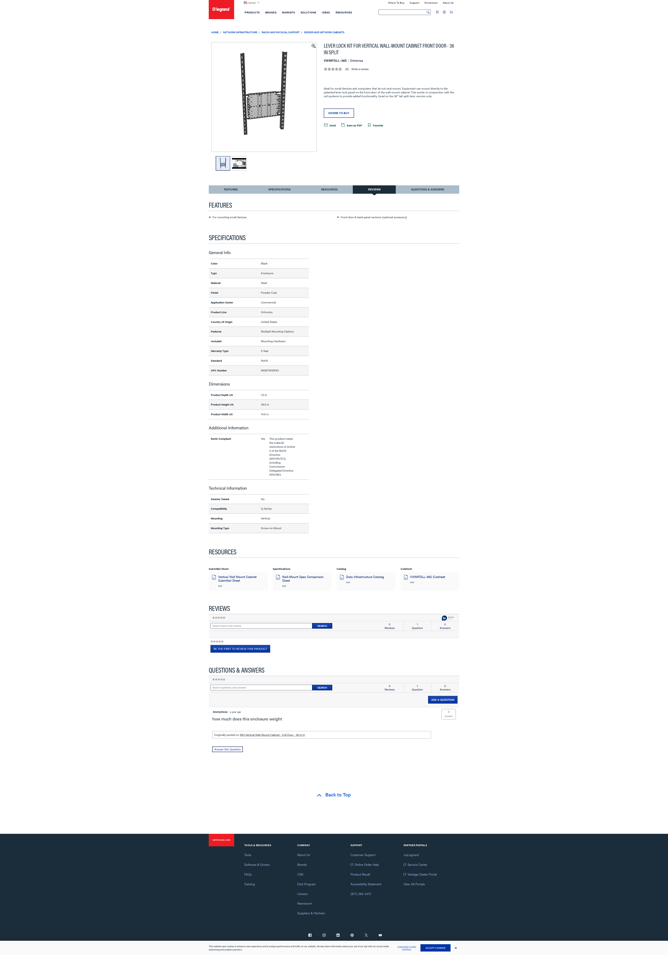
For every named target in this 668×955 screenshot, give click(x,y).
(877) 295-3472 (361, 894)
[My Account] (444, 12)
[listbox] (264, 97)
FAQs (248, 874)
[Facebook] (310, 935)
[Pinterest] (352, 935)
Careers (302, 894)
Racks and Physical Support (281, 32)
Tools (247, 855)
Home (215, 32)
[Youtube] (380, 935)
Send (332, 125)
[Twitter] (366, 935)
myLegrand (411, 855)
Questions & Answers (427, 189)
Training (249, 884)
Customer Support (363, 855)
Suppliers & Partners (311, 913)
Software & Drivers (257, 864)
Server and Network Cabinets (324, 32)
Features (231, 190)
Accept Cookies (436, 947)
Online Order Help (367, 864)
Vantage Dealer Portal (422, 874)
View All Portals (414, 884)
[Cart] (451, 12)
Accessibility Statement (366, 884)
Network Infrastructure (240, 32)
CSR (300, 874)
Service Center (417, 864)
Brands (302, 864)
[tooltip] (449, 618)
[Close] (456, 948)
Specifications (279, 189)
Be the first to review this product (242, 650)
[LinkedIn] (338, 935)
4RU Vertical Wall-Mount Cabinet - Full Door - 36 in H (272, 735)
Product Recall (360, 874)
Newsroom (304, 903)
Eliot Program (306, 884)
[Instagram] (324, 935)
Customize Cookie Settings (406, 948)
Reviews (374, 189)
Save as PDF (354, 125)
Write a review (360, 69)
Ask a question (442, 700)
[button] (313, 45)
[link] (218, 617)
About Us (303, 855)
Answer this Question (227, 749)
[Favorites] (437, 12)
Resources (329, 189)
